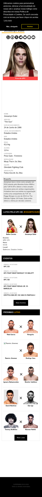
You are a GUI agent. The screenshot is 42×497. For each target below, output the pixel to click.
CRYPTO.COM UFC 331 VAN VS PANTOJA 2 (19, 295)
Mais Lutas (21, 437)
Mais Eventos (21, 303)
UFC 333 (7, 266)
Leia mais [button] (8, 20)
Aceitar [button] (30, 26)
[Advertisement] (20, 95)
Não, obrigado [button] (12, 26)
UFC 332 (7, 280)
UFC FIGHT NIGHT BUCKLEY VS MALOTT (19, 273)
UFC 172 (6, 240)
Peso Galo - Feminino (13, 156)
